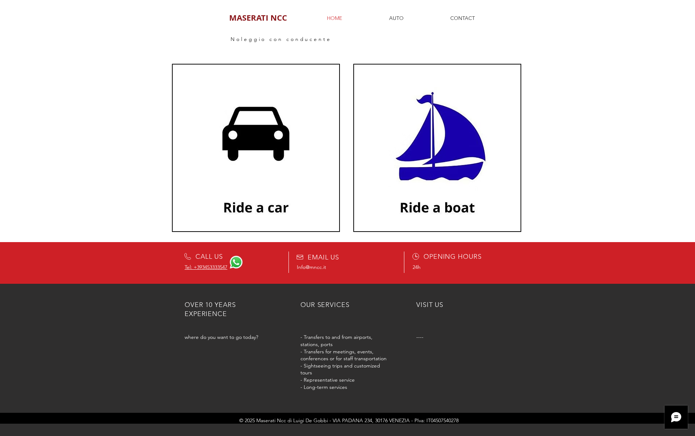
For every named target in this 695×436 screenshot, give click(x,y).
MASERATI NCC (258, 17)
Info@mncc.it (311, 267)
